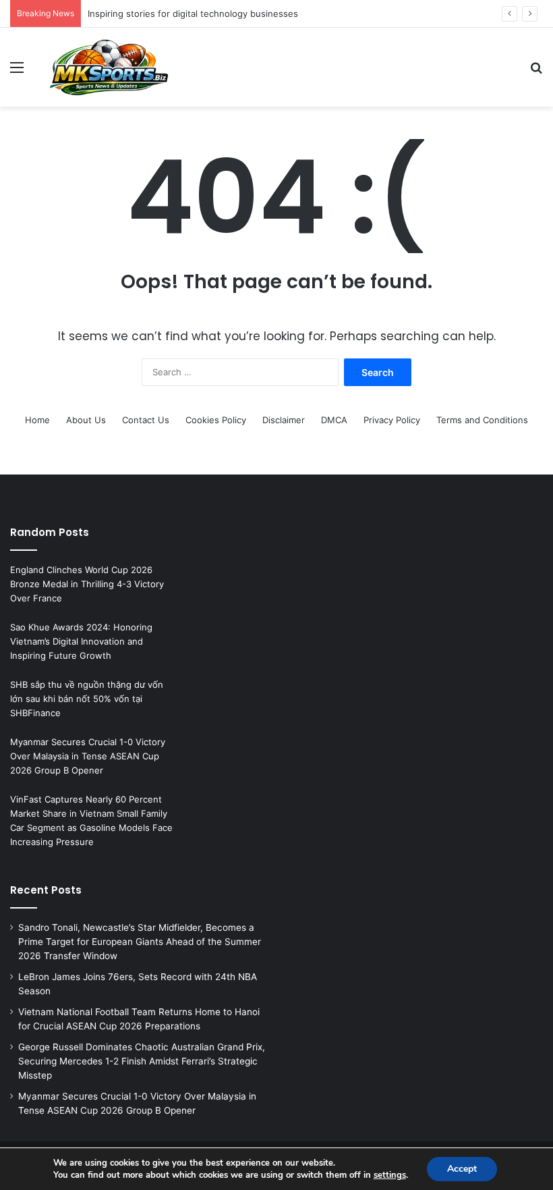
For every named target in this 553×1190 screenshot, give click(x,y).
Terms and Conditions (482, 419)
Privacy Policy (391, 419)
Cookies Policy (215, 419)
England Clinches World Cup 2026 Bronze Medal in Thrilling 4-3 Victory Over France (87, 583)
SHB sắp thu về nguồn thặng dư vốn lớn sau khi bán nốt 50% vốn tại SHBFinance (86, 698)
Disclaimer (283, 419)
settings (390, 1175)
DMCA (334, 419)
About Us (86, 419)
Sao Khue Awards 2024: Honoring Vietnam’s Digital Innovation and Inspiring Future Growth (81, 641)
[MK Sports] (108, 67)
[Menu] (17, 72)
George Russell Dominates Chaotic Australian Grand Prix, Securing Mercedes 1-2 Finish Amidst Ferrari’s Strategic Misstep (141, 1061)
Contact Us (145, 419)
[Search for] (536, 72)
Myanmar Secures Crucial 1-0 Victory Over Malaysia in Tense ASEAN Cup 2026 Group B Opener (87, 756)
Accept (462, 1168)
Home (37, 419)
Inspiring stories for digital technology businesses (193, 13)
